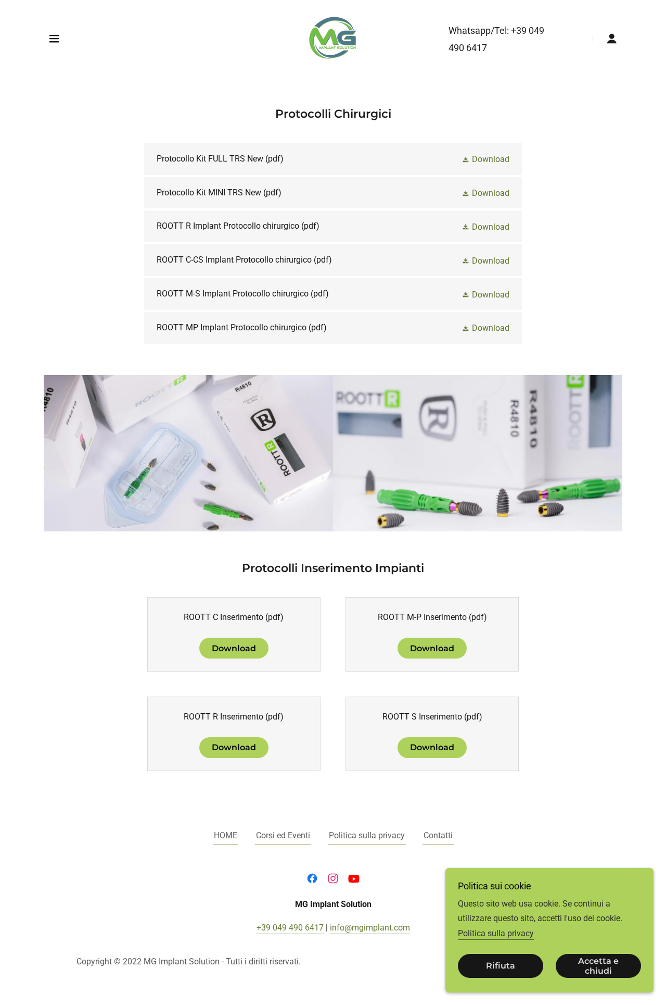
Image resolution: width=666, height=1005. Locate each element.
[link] (333, 38)
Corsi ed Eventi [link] (283, 835)
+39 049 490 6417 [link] (290, 928)
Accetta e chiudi (598, 966)
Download (234, 648)
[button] (54, 38)
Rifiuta (500, 966)
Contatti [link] (438, 835)
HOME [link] (225, 835)
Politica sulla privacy (496, 933)
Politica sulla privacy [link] (367, 835)
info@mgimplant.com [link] (370, 928)
